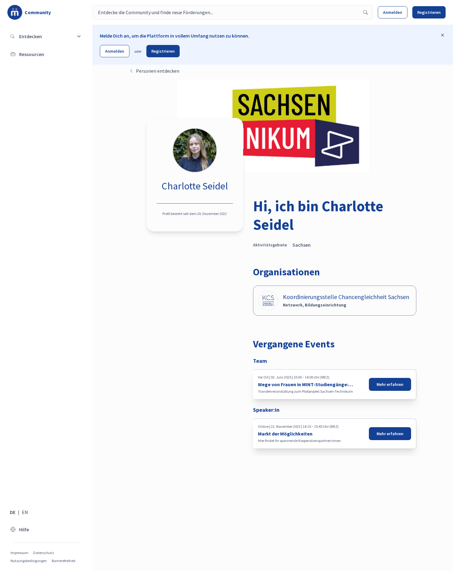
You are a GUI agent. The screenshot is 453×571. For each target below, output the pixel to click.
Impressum (19, 552)
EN (25, 512)
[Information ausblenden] (442, 35)
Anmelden (392, 12)
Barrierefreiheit (64, 560)
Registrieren (429, 12)
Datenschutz (43, 552)
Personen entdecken (157, 71)
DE (12, 512)
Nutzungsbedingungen (28, 560)
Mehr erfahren (390, 384)
